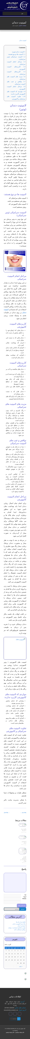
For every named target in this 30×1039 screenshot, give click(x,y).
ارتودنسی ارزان (24, 842)
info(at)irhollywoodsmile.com (11, 1010)
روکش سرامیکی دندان (19, 929)
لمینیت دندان (22, 40)
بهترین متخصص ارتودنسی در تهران (23, 859)
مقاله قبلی (7, 812)
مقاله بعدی (23, 812)
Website (24, 898)
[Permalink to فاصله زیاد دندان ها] (22, 824)
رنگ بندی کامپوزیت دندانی (18, 924)
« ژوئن (20, 966)
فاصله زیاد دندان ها (23, 829)
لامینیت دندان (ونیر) (18, 52)
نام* (25, 894)
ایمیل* (24, 896)
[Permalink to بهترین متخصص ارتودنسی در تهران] (22, 851)
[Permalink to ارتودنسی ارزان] (22, 837)
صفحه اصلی (22, 25)
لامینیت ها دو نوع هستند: (16, 54)
